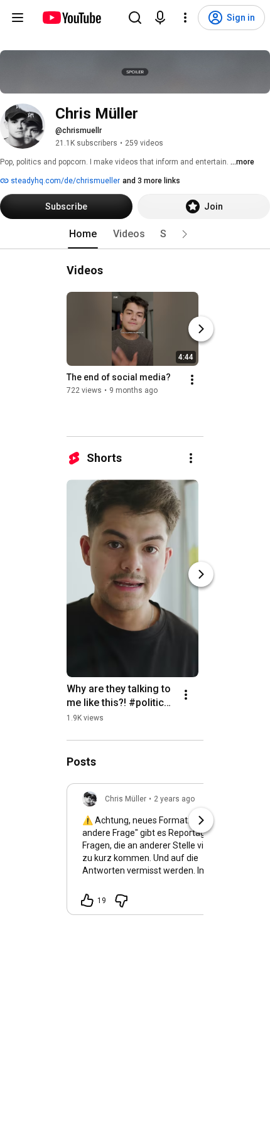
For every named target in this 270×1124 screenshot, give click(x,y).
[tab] (83, 234)
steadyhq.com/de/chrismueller (64, 180)
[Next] (200, 328)
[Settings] (185, 17)
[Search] (135, 17)
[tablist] (135, 234)
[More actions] (192, 379)
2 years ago (174, 799)
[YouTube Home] (71, 17)
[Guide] (17, 17)
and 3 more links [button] (151, 180)
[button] (185, 234)
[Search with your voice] (160, 17)
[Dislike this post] (121, 901)
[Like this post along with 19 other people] (87, 901)
